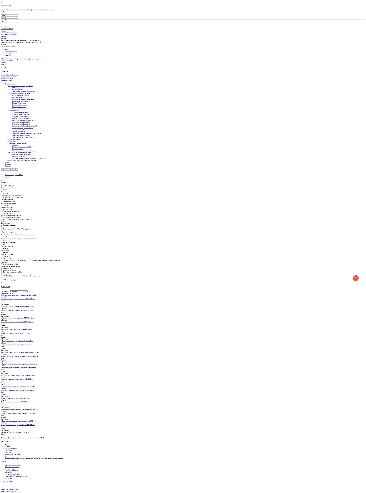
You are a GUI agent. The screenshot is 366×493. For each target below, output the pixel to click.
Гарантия (8, 53)
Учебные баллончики (19, 107)
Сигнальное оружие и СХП (17, 143)
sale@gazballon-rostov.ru (8, 34)
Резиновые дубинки (14, 139)
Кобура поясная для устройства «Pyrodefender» (16, 345)
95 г (5, 209)
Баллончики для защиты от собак (23, 99)
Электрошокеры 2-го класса (21, 124)
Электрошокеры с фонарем (21, 135)
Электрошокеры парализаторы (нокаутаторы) (27, 133)
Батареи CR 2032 (9, 260)
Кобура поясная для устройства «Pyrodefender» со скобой (19, 356)
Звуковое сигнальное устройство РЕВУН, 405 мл (17, 322)
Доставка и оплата (11, 51)
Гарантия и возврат (11, 448)
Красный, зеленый (9, 225)
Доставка (8, 164)
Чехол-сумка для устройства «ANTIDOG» (14, 402)
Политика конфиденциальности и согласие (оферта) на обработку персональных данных (34, 458)
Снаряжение (9, 478)
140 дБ (13, 233)
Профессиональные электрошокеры (24, 120)
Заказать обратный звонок (9, 33)
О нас (6, 49)
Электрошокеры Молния (20, 130)
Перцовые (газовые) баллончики (19, 93)
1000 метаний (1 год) (10, 264)
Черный (6, 252)
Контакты (8, 55)
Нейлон (6, 248)
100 (11, 209)
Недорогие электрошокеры (21, 118)
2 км (5, 237)
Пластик (6, 256)
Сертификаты (9, 450)
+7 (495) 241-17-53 (7, 482)
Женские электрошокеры (20, 112)
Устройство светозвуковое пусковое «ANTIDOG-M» (18, 299)
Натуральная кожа (9, 201)
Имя (2, 11)
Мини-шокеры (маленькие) (21, 114)
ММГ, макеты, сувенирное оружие (19, 153)
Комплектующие (17, 90)
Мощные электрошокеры (20, 116)
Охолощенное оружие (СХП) (21, 147)
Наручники (12, 141)
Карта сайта (8, 452)
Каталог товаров (10, 84)
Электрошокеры (13, 111)
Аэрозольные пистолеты (13, 465)
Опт (6, 456)
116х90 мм (19, 198)
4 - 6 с (5, 194)
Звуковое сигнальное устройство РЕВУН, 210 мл (17, 310)
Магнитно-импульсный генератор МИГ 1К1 (46, 260)
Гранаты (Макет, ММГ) (19, 156)
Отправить (5, 27)
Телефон (3, 15)
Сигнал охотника (17, 149)
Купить (3, 303)
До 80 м (6, 205)
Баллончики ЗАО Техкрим (20, 101)
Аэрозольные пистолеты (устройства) (20, 86)
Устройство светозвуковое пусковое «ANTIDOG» (17, 379)
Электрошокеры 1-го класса (21, 122)
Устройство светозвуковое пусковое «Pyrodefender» (17, 390)
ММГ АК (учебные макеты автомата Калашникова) (29, 158)
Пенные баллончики (19, 103)
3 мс (5, 190)
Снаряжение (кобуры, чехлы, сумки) (24, 91)
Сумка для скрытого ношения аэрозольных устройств (18, 367)
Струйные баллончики (19, 105)
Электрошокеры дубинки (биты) (22, 128)
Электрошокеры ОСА (19, 132)
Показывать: (5, 293)
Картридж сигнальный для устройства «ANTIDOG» (18, 425)
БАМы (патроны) (18, 88)
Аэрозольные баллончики (20, 95)
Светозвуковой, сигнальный (12, 217)
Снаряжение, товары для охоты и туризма (22, 160)
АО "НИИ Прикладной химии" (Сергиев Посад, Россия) (22, 276)
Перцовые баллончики (12, 467)
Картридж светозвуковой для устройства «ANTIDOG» (18, 413)
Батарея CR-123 (23, 260)
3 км (5, 241)
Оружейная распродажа (12, 454)
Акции (7, 162)
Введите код (6, 22)
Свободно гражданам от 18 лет (13, 272)
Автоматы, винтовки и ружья (21, 154)
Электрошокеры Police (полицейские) (24, 126)
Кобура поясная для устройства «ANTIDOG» (15, 333)
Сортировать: (5, 291)
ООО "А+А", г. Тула (10, 280)
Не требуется (7, 268)
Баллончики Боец (18, 97)
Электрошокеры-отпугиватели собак (24, 137)
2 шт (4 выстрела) (9, 229)
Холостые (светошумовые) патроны (24, 151)
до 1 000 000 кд (8, 213)
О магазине (8, 445)
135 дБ (5, 221)
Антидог (15, 145)
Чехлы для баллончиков (20, 109)
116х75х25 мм (8, 198)
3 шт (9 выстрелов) (25, 229)
